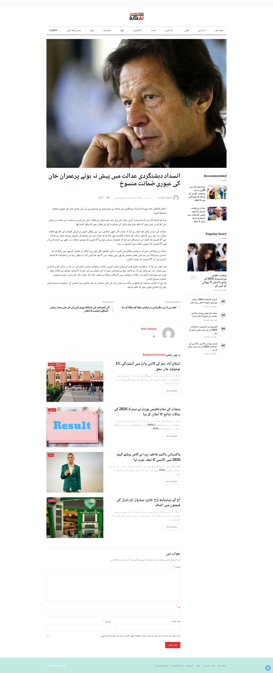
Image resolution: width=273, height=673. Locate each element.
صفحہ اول (219, 30)
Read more (172, 391)
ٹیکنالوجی (137, 30)
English (53, 30)
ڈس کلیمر (189, 665)
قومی (186, 30)
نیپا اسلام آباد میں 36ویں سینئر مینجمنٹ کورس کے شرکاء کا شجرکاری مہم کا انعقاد (196, 193)
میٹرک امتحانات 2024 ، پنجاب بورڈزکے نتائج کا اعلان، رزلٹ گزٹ (203, 301)
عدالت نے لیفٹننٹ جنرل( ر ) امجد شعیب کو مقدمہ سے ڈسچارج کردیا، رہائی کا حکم (196, 215)
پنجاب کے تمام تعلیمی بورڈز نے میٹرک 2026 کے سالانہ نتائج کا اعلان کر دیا (147, 412)
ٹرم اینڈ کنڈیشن (177, 665)
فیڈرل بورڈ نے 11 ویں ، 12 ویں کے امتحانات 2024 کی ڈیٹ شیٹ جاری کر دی (202, 347)
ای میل (107, 621)
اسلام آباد (52, 364)
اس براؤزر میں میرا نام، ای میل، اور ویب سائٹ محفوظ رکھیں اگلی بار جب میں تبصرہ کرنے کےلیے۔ (140, 636)
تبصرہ (176, 567)
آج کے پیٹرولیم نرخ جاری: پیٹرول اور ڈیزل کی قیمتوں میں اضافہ (148, 502)
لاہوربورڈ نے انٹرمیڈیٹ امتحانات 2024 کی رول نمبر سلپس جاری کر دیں (203, 330)
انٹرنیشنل (107, 30)
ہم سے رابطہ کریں (74, 30)
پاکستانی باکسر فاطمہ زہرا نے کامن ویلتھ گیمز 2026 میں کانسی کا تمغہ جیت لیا (148, 457)
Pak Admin (166, 198)
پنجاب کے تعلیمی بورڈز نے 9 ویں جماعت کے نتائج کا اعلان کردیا (204, 314)
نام (178, 607)
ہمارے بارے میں (209, 665)
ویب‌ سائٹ (176, 621)
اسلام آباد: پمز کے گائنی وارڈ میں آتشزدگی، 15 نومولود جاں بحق (148, 366)
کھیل (122, 30)
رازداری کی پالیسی (161, 665)
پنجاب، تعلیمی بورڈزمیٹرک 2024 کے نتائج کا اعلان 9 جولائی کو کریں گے (214, 281)
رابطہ (198, 665)
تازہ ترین (122, 198)
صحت (153, 30)
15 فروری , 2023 (144, 198)
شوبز (92, 30)
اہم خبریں (169, 30)
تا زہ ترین (202, 30)
